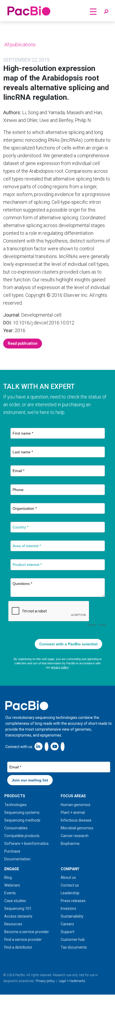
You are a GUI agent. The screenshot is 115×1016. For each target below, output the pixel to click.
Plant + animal (73, 812)
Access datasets (18, 916)
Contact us (70, 885)
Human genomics (75, 805)
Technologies (15, 805)
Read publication (22, 343)
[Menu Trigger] (93, 11)
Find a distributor (18, 947)
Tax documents (74, 947)
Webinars (12, 885)
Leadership (70, 893)
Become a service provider (26, 932)
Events (10, 893)
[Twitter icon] (46, 746)
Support (67, 932)
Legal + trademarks (72, 981)
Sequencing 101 (18, 908)
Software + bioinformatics (26, 843)
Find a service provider (23, 939)
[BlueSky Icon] (62, 746)
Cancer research (75, 836)
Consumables (16, 828)
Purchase (12, 851)
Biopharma (70, 843)
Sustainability (72, 916)
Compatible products (22, 836)
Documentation (17, 859)
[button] (106, 12)
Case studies (15, 901)
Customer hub (73, 939)
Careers (67, 924)
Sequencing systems (22, 812)
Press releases (73, 901)
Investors (68, 908)
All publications (19, 44)
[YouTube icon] (55, 746)
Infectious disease (76, 820)
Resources (13, 924)
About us (68, 877)
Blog (8, 877)
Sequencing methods (22, 820)
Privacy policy (45, 981)
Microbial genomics (77, 828)
